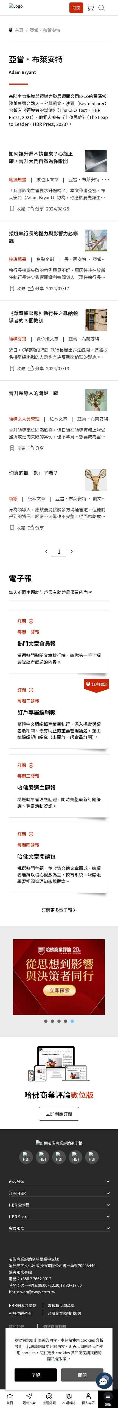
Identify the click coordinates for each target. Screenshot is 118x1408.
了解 (35, 1375)
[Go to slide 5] (72, 1021)
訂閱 (76, 7)
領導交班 (17, 338)
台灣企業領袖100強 (64, 1313)
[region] (59, 977)
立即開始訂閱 (59, 1113)
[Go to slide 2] (52, 1021)
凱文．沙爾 (104, 498)
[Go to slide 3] (59, 1021)
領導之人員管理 (24, 418)
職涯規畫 (17, 179)
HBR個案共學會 (22, 1305)
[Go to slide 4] (65, 1021)
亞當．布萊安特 (84, 179)
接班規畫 (17, 259)
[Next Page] (71, 551)
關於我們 (16, 1326)
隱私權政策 (57, 1358)
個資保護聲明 (54, 1326)
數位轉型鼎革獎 (61, 1305)
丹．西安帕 (75, 259)
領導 (13, 498)
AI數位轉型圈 (20, 1313)
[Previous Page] (46, 551)
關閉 (82, 1375)
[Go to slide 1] (45, 1021)
